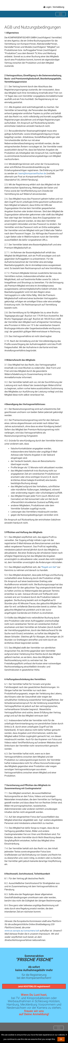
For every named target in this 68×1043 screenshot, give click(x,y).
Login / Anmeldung (55, 7)
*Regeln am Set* (49, 567)
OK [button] (61, 1039)
